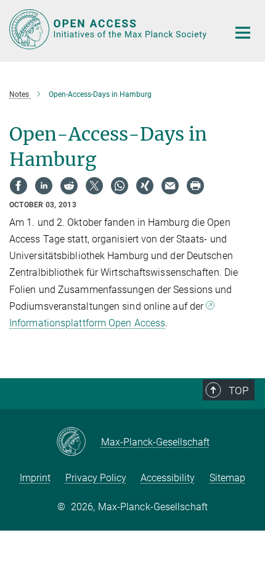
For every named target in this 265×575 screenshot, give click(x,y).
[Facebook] (18, 185)
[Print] (195, 185)
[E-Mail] (170, 185)
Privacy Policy (95, 478)
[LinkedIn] (44, 185)
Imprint (35, 478)
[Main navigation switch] (242, 32)
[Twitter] (94, 185)
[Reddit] (69, 185)
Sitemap (227, 478)
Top (238, 390)
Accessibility (168, 478)
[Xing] (145, 185)
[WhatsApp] (119, 185)
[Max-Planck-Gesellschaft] (78, 442)
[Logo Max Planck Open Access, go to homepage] (109, 29)
